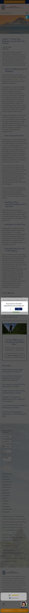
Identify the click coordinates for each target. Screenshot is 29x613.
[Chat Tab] (14, 306)
